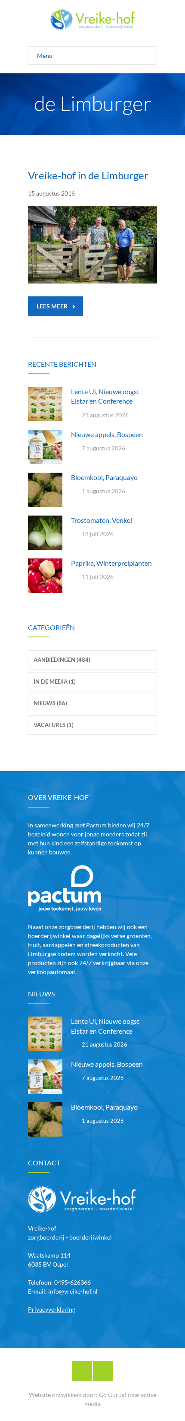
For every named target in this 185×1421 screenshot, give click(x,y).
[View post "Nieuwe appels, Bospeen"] (45, 447)
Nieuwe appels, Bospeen (107, 434)
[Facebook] (82, 1371)
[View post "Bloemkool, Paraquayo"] (45, 490)
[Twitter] (103, 1371)
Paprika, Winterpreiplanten (111, 563)
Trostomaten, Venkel (101, 520)
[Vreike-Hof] (93, 19)
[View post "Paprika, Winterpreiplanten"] (45, 575)
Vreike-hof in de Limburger (88, 175)
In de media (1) (55, 681)
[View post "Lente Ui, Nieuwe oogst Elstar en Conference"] (45, 404)
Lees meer (52, 306)
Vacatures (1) (54, 724)
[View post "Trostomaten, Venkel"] (45, 533)
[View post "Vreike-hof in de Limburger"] (92, 245)
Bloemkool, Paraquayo (104, 477)
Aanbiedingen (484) (62, 659)
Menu (44, 55)
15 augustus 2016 (51, 193)
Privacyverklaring (51, 1309)
